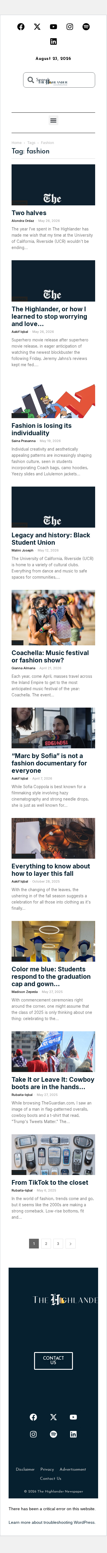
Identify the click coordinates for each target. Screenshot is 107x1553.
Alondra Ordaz (23, 221)
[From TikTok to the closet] (53, 1154)
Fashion (19, 959)
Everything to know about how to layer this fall (51, 870)
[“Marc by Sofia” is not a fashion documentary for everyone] (53, 728)
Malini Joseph (22, 550)
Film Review (22, 745)
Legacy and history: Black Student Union (51, 538)
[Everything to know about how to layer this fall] (53, 838)
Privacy (47, 1469)
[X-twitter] (37, 26)
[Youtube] (53, 26)
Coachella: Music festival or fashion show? (50, 656)
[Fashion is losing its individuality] (53, 397)
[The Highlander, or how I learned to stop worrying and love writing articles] (53, 280)
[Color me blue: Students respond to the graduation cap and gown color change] (53, 941)
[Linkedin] (53, 41)
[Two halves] (53, 184)
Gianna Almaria (23, 668)
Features (19, 202)
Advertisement (73, 1469)
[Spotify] (86, 26)
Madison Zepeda (25, 992)
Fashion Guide (23, 856)
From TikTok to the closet (50, 1182)
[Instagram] (69, 26)
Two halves (29, 213)
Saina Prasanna (24, 441)
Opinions (19, 415)
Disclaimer (25, 1469)
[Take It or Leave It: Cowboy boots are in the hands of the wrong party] (53, 1051)
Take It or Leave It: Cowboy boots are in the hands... (53, 1083)
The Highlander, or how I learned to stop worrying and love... (49, 316)
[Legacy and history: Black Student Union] (53, 507)
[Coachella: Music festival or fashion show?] (53, 617)
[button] (53, 120)
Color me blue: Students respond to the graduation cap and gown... (51, 976)
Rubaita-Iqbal (22, 1095)
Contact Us (50, 1479)
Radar (17, 642)
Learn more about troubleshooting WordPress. (52, 1522)
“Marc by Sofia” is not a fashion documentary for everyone (49, 763)
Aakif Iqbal (20, 332)
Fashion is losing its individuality (42, 429)
